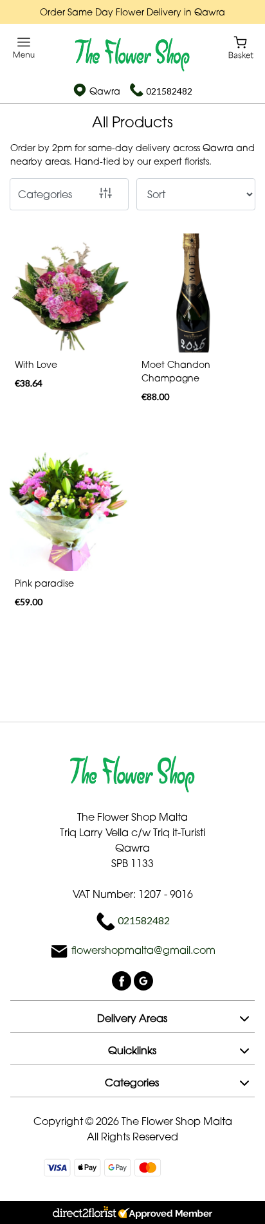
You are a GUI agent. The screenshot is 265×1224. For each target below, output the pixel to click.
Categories (45, 194)
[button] (132, 1016)
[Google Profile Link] (143, 979)
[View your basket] (241, 47)
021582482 (169, 91)
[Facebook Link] (123, 979)
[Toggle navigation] (24, 48)
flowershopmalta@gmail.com (143, 950)
